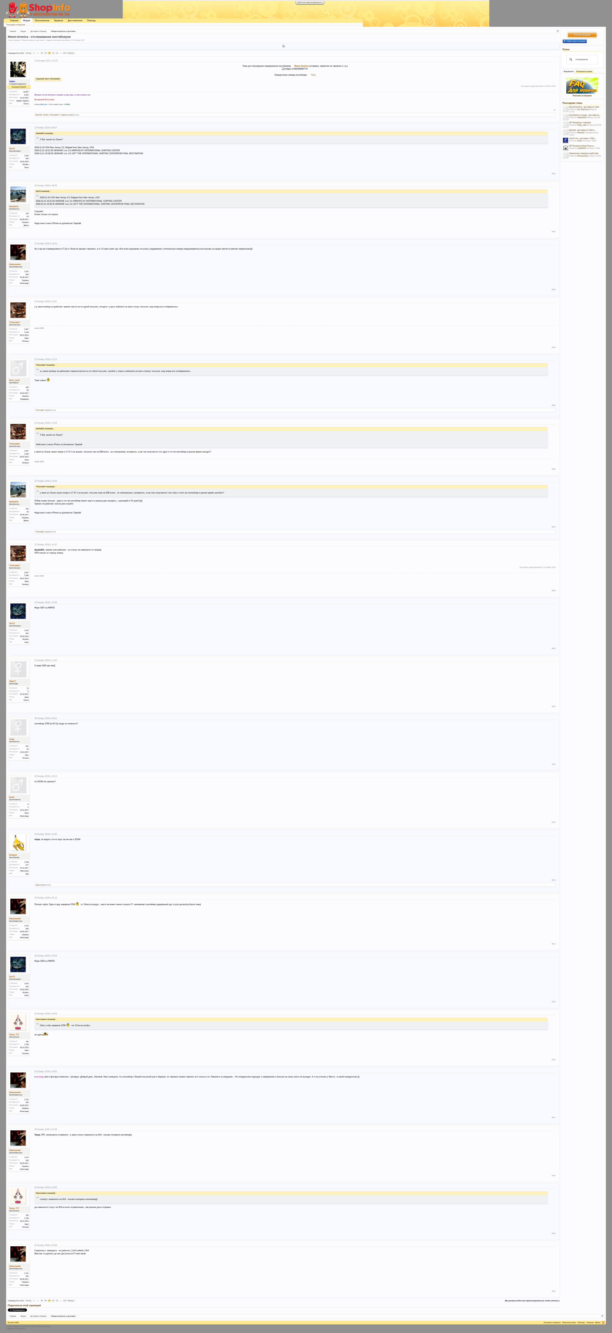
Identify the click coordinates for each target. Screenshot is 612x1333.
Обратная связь (569, 1322)
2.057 (26, 329)
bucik (11, 797)
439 (27, 387)
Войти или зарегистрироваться (309, 2)
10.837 (26, 92)
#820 (554, 1291)
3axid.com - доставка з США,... (582, 138)
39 (42, 53)
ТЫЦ (313, 75)
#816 (554, 1060)
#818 (554, 1175)
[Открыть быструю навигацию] (558, 31)
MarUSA (38, 115)
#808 (554, 590)
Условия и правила (552, 1322)
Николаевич (15, 264)
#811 (554, 764)
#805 (554, 405)
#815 (554, 1002)
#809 (554, 648)
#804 (554, 347)
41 (49, 53)
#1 (555, 110)
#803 (554, 289)
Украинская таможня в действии (583, 153)
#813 (554, 880)
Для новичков (75, 20)
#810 (554, 706)
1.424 (26, 156)
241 (27, 746)
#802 (554, 231)
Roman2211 (582, 156)
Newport (13, 855)
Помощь (91, 20)
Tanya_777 (14, 1034)
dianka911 (13, 206)
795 (27, 1042)
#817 (554, 1117)
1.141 (26, 271)
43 (57, 53)
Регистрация (582, 34)
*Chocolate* (54, 115)
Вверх (598, 1322)
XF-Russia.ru (20, 1328)
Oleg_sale (581, 125)
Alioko (68, 40)
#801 (554, 174)
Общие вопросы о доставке (33, 40)
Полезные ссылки (584, 71)
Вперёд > (71, 53)
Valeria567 (582, 117)
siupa (11, 739)
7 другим (64, 115)
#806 (554, 469)
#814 (554, 944)
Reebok (580, 133)
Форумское (569, 71)
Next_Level (14, 380)
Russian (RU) (13, 1322)
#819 (554, 1233)
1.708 (26, 862)
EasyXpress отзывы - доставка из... (585, 115)
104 (64, 53)
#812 (554, 822)
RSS (603, 1322)
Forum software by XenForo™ (29, 1326)
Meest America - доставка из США (584, 107)
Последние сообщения (16, 25)
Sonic (579, 141)
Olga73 (12, 681)
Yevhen (46, 115)
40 (46, 53)
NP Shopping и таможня (580, 122)
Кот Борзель (583, 109)
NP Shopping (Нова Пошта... (582, 146)
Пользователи (42, 20)
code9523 (581, 148)
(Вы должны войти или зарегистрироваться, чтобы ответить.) (532, 1301)
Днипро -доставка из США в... (582, 130)
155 (27, 213)
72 (28, 688)
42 (53, 53)
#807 (554, 527)
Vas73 (12, 148)
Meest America (301, 66)
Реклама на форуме (582, 96)
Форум (26, 20)
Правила (58, 20)
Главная (14, 20)
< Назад (28, 53)
